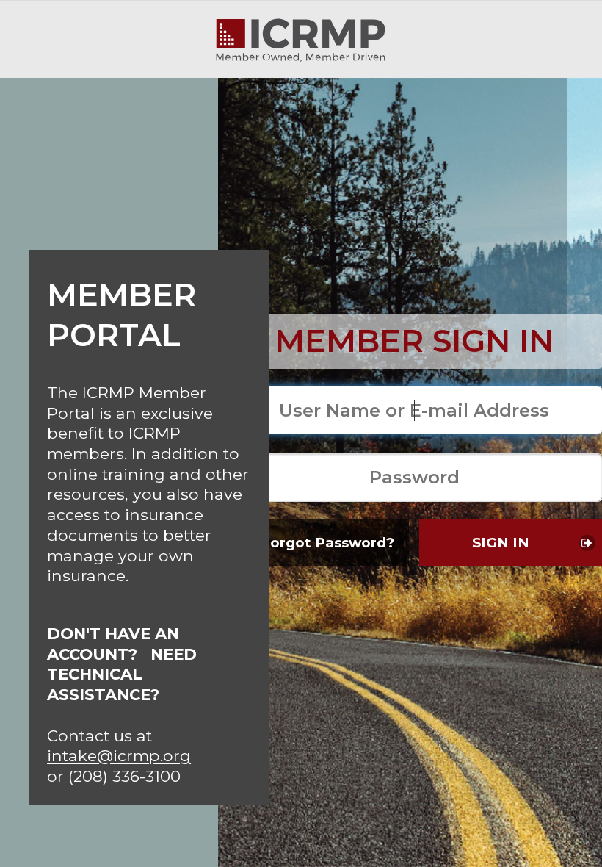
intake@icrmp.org (119, 755)
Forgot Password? (327, 542)
